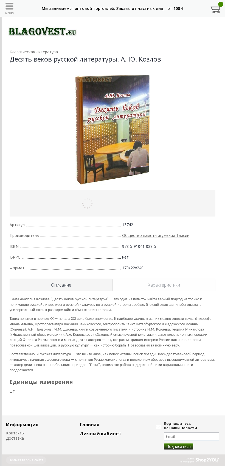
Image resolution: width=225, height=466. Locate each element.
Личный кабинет (101, 433)
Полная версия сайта (26, 460)
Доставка (15, 438)
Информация (22, 424)
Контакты (15, 433)
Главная (89, 424)
